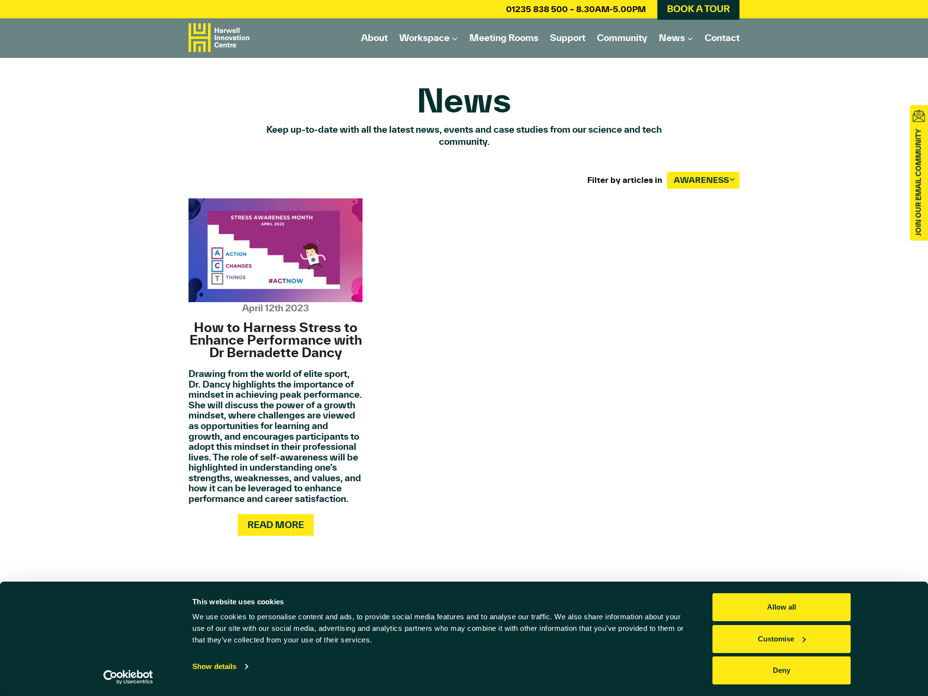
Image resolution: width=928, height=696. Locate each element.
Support (567, 37)
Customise (776, 639)
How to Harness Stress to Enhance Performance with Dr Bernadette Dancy (275, 340)
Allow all (781, 607)
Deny (781, 670)
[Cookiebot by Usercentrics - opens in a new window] (128, 677)
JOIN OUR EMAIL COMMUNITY (918, 182)
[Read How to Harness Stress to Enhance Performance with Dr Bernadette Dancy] (275, 250)
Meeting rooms (503, 37)
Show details (214, 666)
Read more (275, 524)
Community (622, 37)
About (374, 37)
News (672, 37)
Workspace (424, 37)
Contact (722, 37)
